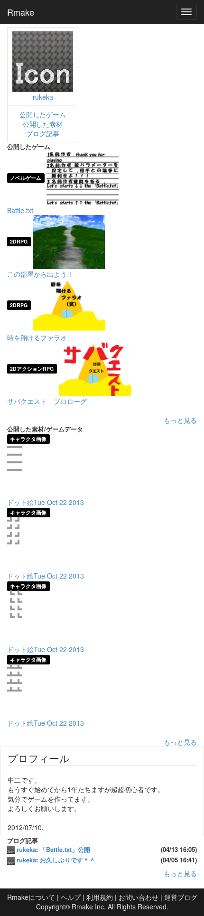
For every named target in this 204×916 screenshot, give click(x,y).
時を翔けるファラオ (37, 337)
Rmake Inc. (89, 906)
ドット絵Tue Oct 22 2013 (45, 502)
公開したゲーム (42, 114)
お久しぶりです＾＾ (67, 859)
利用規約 (99, 897)
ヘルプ (71, 897)
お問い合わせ (138, 897)
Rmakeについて (31, 897)
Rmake (20, 12)
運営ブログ (180, 897)
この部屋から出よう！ (40, 274)
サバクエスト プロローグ (47, 401)
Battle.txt (20, 210)
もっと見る (180, 420)
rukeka (43, 97)
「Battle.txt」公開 (65, 849)
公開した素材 (43, 124)
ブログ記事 (42, 133)
